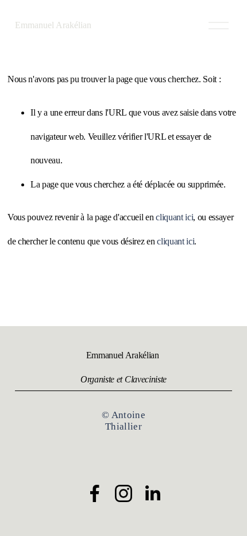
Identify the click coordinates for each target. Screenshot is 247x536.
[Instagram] (123, 493)
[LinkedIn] (152, 493)
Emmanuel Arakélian (53, 25)
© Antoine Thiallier (123, 420)
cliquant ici (174, 217)
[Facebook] (95, 493)
